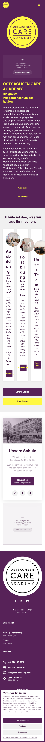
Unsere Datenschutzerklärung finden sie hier (20, 737)
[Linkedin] (30, 493)
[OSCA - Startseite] (6, 5)
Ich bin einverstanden (22, 72)
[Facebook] (22, 493)
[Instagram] (15, 493)
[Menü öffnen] (40, 5)
